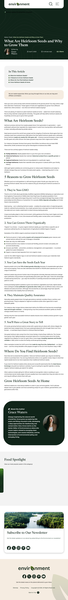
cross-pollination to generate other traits (28, 286)
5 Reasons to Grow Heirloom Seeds (21, 78)
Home (6, 37)
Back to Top (32, 592)
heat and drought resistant (12, 309)
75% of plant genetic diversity (30, 266)
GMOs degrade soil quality (47, 200)
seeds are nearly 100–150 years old (25, 137)
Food (10, 37)
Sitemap (15, 587)
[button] (57, 4)
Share (61, 51)
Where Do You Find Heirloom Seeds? (21, 80)
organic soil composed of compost (37, 237)
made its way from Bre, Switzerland (43, 344)
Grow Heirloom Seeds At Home (20, 82)
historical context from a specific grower (45, 156)
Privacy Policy (24, 587)
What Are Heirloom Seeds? (18, 75)
